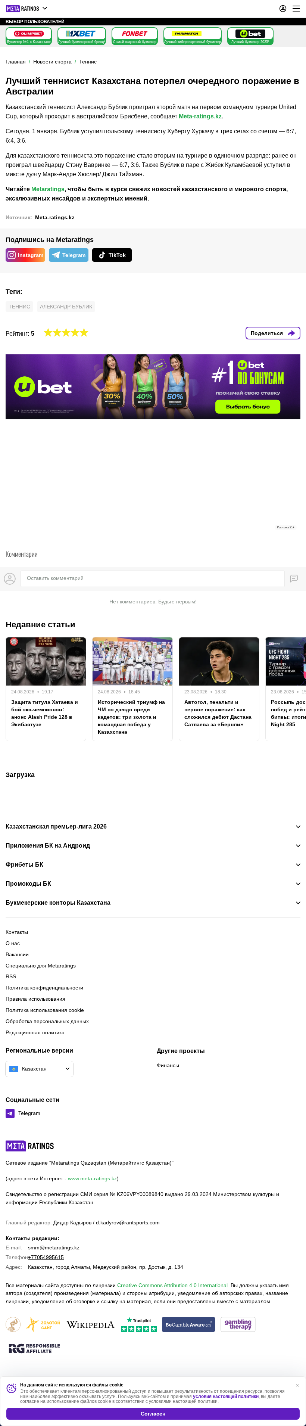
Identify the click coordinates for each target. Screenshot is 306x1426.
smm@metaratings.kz (53, 1248)
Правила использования (35, 999)
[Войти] (283, 8)
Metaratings (48, 189)
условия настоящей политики (226, 1396)
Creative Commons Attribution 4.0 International (172, 1285)
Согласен (153, 1414)
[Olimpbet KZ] (29, 33)
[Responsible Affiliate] (34, 1349)
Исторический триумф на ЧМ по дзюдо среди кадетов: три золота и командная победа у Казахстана (131, 717)
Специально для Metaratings (41, 966)
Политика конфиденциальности (44, 988)
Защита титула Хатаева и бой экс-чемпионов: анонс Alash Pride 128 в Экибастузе (44, 713)
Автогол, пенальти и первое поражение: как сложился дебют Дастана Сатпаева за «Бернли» (218, 713)
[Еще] (296, 8)
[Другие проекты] (27, 8)
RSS (11, 976)
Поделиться (267, 333)
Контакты (17, 932)
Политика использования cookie (45, 1010)
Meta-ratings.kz (200, 116)
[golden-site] (43, 1325)
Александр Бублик (66, 307)
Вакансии (17, 954)
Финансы (168, 1065)
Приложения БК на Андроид (48, 846)
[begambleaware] (188, 1325)
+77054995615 (46, 1257)
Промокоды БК (28, 884)
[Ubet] (250, 33)
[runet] (13, 1325)
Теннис (19, 307)
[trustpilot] (139, 1325)
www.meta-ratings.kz (92, 1178)
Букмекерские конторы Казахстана (58, 903)
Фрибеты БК (24, 865)
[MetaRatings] (30, 1146)
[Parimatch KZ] (187, 33)
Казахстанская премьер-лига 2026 (56, 827)
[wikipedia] (90, 1325)
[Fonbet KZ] (135, 33)
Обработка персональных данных (47, 1021)
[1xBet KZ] (81, 33)
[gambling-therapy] (238, 1325)
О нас (13, 943)
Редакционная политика (35, 1032)
